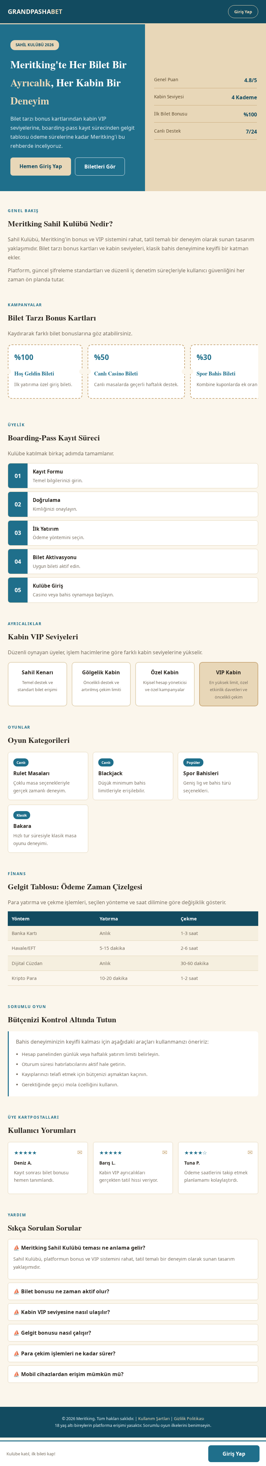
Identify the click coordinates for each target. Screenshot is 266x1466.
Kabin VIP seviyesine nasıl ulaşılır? (65, 1312)
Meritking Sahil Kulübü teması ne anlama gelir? (83, 1247)
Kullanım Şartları (154, 1418)
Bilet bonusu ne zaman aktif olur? (65, 1291)
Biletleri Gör (99, 166)
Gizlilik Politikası (189, 1418)
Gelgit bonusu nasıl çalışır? (56, 1332)
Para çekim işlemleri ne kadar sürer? (68, 1353)
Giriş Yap (243, 12)
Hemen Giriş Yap (40, 166)
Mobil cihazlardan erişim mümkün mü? (72, 1374)
